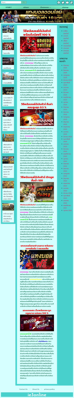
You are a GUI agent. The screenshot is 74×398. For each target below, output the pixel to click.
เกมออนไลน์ (67, 46)
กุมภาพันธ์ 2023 (66, 140)
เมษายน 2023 (65, 133)
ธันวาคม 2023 (66, 93)
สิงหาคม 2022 (66, 169)
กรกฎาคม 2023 (66, 118)
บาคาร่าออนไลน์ (66, 37)
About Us (35, 389)
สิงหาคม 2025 (66, 71)
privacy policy (49, 389)
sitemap (65, 7)
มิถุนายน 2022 (66, 179)
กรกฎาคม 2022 (66, 174)
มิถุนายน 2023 (66, 123)
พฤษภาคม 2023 (66, 128)
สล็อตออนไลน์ (66, 42)
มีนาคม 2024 (67, 80)
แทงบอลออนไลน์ (66, 51)
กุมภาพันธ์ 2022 (66, 196)
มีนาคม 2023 (67, 136)
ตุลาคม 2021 (67, 210)
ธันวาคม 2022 (66, 150)
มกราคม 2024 (66, 88)
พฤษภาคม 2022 (66, 184)
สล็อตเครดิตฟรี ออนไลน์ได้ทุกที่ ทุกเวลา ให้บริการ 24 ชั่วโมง (8, 172)
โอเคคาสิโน (6, 53)
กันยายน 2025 (66, 66)
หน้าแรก (26, 7)
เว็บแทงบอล (44, 7)
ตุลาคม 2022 (65, 160)
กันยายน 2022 (66, 164)
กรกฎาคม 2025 (66, 76)
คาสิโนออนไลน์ (66, 32)
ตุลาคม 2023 (65, 103)
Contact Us (23, 389)
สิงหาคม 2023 (66, 113)
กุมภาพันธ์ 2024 (66, 83)
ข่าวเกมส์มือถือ (7, 83)
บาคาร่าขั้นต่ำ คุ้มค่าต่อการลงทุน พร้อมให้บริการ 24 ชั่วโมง (7, 125)
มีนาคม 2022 (67, 193)
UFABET (9, 7)
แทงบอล (66, 48)
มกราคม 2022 (66, 201)
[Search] (23, 2)
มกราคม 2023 (66, 145)
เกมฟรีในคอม (7, 68)
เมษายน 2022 (65, 189)
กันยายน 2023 (66, 108)
